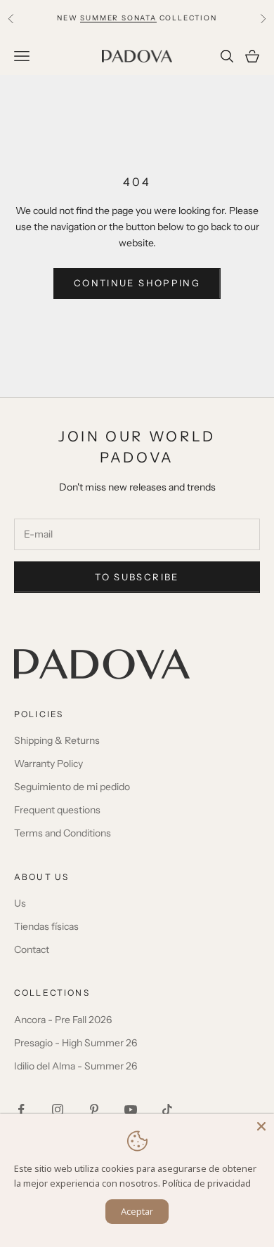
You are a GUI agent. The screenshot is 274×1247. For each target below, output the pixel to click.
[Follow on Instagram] (58, 1109)
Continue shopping (137, 282)
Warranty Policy (48, 763)
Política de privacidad (206, 1183)
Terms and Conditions (62, 833)
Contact (31, 949)
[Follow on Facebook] (21, 1109)
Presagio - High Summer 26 (75, 1042)
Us (20, 903)
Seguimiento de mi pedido (72, 786)
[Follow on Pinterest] (94, 1109)
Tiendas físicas (46, 926)
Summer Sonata (118, 17)
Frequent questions (57, 809)
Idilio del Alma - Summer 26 (75, 1066)
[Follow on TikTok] (167, 1109)
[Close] (261, 1126)
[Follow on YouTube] (131, 1109)
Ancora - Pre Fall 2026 (63, 1019)
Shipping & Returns (57, 740)
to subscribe (136, 576)
